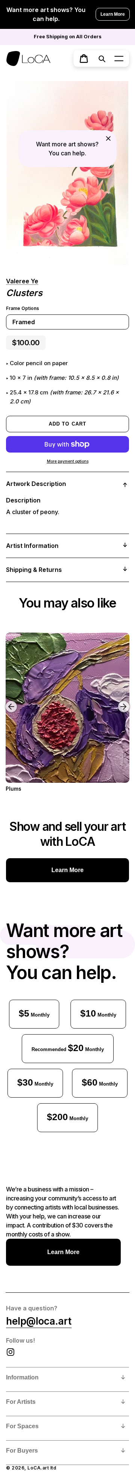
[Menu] (119, 58)
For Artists (21, 1402)
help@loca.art (39, 1321)
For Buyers (22, 1450)
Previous (5, 701)
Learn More (112, 14)
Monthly (34, 1013)
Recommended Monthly (68, 1047)
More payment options (67, 461)
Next (124, 701)
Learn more (67, 870)
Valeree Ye (22, 281)
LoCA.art (38, 1468)
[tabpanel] (67, 173)
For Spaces (22, 1426)
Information (22, 1377)
